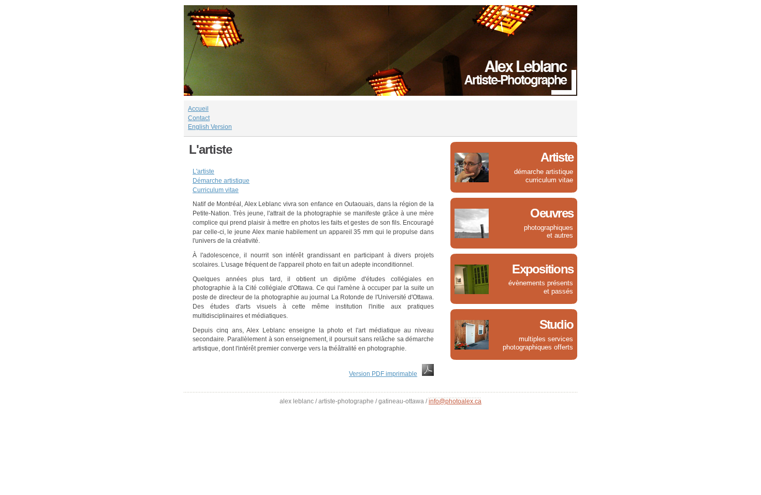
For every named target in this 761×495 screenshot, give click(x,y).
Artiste (556, 157)
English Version (210, 126)
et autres (560, 235)
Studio (556, 324)
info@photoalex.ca (455, 401)
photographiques (548, 227)
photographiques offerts (538, 347)
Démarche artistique (221, 180)
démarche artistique (543, 172)
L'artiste (203, 171)
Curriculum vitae (216, 190)
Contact (199, 118)
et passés (558, 291)
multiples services (546, 339)
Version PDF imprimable (383, 373)
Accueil (198, 108)
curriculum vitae (549, 180)
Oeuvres (551, 213)
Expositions (542, 269)
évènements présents (540, 283)
